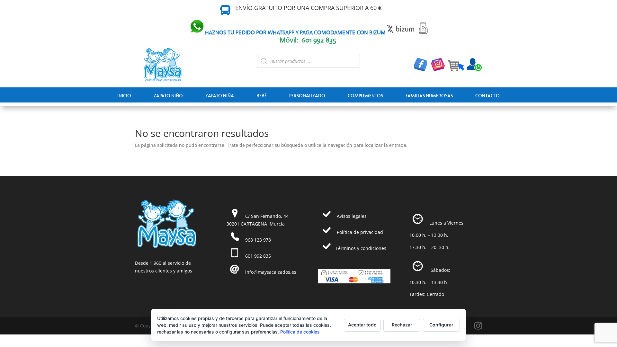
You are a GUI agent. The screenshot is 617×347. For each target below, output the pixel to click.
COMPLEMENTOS (365, 96)
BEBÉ (261, 96)
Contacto (487, 96)
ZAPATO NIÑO (168, 96)
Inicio (124, 96)
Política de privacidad (360, 232)
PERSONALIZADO (307, 96)
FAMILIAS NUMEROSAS (429, 96)
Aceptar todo (362, 324)
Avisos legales (352, 216)
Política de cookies (300, 331)
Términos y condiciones (360, 248)
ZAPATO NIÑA (219, 96)
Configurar (441, 324)
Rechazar (402, 324)
